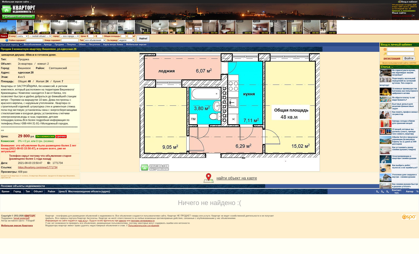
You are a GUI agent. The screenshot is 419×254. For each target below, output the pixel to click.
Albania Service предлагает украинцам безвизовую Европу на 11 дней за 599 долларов (405, 140)
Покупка (71, 44)
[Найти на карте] (208, 178)
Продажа (59, 44)
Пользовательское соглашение (143, 225)
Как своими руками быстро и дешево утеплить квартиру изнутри (405, 186)
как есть (83, 220)
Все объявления (32, 44)
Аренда (48, 44)
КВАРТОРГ (30, 215)
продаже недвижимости (143, 220)
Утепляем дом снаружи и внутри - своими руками (404, 176)
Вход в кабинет (409, 1)
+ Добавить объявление (17, 16)
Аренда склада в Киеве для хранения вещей (403, 122)
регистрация (392, 58)
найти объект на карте (237, 178)
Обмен (82, 44)
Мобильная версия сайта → (17, 1)
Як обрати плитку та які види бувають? (403, 98)
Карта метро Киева (113, 44)
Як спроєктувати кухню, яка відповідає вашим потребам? (403, 72)
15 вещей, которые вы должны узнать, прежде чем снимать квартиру (404, 131)
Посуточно (94, 44)
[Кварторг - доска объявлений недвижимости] (18, 9)
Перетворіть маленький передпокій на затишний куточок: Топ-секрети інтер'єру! (398, 81)
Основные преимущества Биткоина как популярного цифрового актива (405, 90)
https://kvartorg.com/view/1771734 (37, 167)
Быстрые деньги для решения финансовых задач (403, 106)
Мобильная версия (136, 44)
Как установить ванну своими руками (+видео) (404, 148)
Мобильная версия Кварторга (17, 225)
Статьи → (387, 66)
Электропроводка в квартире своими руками (404, 157)
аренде (122, 220)
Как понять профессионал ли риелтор (405, 113)
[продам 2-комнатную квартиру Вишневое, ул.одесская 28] (229, 112)
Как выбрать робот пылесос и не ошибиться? (405, 166)
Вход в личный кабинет (396, 44)
